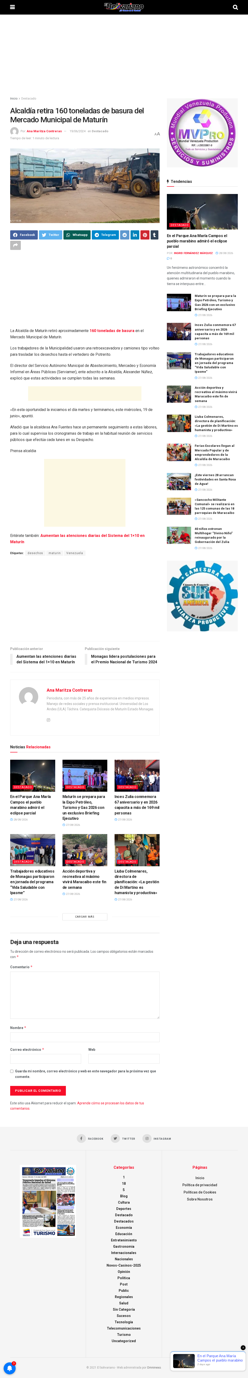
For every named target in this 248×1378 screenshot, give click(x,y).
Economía (124, 1228)
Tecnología (124, 1322)
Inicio (13, 98)
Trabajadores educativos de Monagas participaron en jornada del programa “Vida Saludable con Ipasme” (32, 882)
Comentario (21, 967)
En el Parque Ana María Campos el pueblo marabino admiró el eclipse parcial (197, 241)
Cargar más (84, 916)
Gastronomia (123, 1246)
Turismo (124, 1335)
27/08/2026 (72, 825)
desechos (35, 553)
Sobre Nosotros (200, 1199)
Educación (123, 1234)
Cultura (124, 1202)
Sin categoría (124, 1309)
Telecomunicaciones (124, 1328)
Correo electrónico (27, 1049)
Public (124, 1291)
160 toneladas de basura (112, 330)
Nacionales (124, 1259)
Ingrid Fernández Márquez (193, 253)
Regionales (124, 1297)
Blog (124, 1196)
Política (123, 1278)
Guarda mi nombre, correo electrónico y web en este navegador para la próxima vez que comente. (85, 1073)
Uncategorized (124, 1341)
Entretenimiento (124, 1240)
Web (91, 1050)
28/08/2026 (20, 819)
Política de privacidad (199, 1185)
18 (124, 1183)
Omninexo (154, 1367)
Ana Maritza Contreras (44, 131)
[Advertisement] (124, 56)
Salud (123, 1303)
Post (124, 1284)
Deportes (123, 1209)
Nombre (18, 1027)
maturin (55, 553)
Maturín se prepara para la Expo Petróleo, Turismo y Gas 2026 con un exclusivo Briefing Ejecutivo (83, 807)
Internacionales (123, 1253)
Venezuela (74, 553)
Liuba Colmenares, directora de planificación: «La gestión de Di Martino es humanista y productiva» (137, 882)
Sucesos (124, 1316)
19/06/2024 (77, 131)
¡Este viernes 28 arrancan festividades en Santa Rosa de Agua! (215, 479)
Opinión (124, 1272)
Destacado (28, 98)
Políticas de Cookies (200, 1192)
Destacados (124, 1221)
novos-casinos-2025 (124, 1265)
